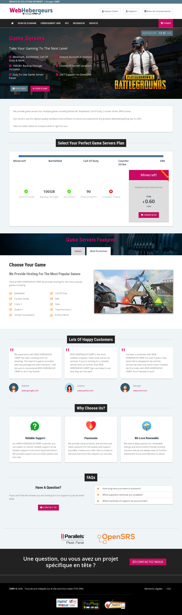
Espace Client (111, 11)
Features (20, 88)
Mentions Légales (153, 588)
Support (132, 11)
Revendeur (79, 23)
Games (78, 251)
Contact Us (50, 507)
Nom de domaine (27, 23)
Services (93, 23)
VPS (67, 23)
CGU (169, 588)
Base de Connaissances (159, 11)
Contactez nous (149, 562)
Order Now (150, 214)
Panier (167, 23)
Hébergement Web (51, 23)
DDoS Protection (98, 251)
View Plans (41, 88)
